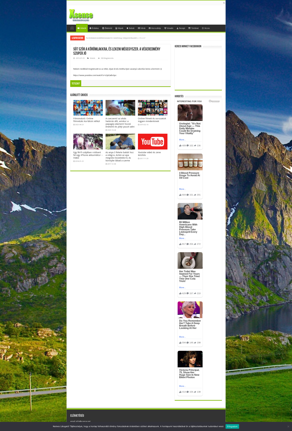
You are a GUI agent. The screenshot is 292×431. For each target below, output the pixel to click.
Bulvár (132, 28)
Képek (120, 28)
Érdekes (95, 28)
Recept (182, 28)
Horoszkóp (156, 28)
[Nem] (288, 426)
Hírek (143, 28)
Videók (83, 28)
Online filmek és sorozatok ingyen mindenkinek (152, 120)
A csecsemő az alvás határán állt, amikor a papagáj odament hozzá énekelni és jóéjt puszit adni (120, 122)
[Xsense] (88, 14)
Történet (195, 28)
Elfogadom (232, 426)
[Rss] (224, 3)
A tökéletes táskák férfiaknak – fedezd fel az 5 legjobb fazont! (111, 38)
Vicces (207, 28)
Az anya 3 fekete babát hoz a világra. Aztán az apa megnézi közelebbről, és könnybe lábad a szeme (120, 156)
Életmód (108, 28)
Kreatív (170, 28)
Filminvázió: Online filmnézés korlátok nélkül (86, 120)
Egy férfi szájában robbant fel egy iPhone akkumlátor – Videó (88, 155)
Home (72, 28)
